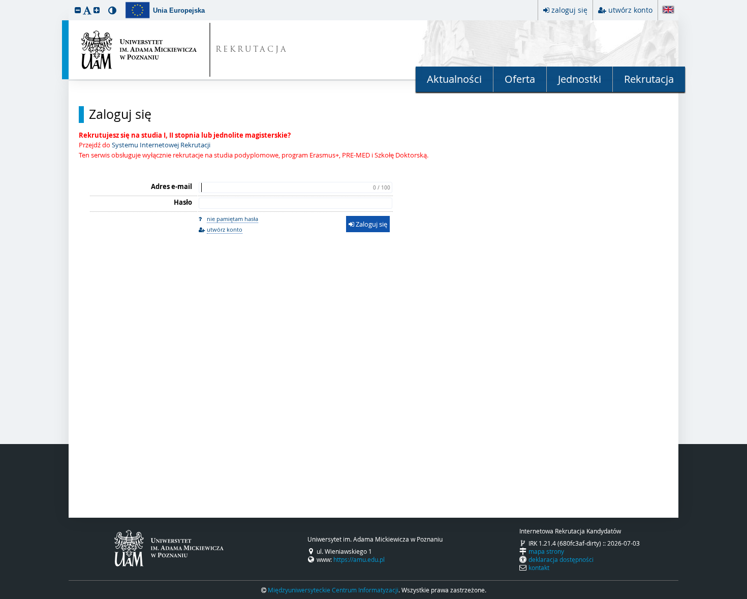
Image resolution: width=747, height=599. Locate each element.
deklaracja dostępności (561, 559)
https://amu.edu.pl (359, 559)
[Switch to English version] (668, 10)
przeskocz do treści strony (2, 2)
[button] (78, 10)
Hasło (183, 202)
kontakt (538, 567)
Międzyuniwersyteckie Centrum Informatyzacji (333, 590)
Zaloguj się (120, 114)
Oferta (520, 79)
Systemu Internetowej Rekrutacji (161, 144)
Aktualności (454, 79)
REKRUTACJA (251, 50)
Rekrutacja (649, 79)
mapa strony (546, 551)
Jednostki (579, 79)
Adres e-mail (171, 186)
